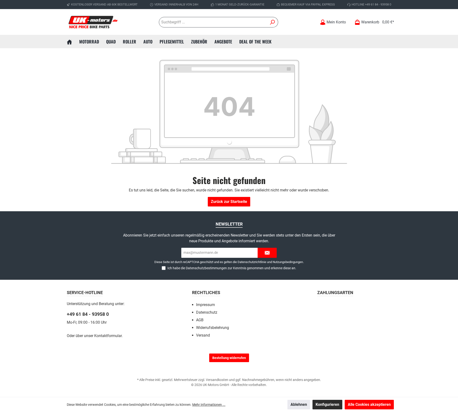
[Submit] (267, 253)
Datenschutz (206, 312)
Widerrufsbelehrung (212, 327)
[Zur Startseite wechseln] (93, 22)
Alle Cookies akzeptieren (369, 404)
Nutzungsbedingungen (288, 262)
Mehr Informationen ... (208, 405)
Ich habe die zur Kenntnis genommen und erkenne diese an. (231, 268)
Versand (203, 335)
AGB (199, 320)
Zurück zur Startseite (229, 201)
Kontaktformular (108, 335)
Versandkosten (217, 380)
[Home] (73, 41)
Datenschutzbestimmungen (206, 268)
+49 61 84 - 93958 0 (88, 314)
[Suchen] (272, 22)
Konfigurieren (327, 404)
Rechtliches (206, 292)
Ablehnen (299, 404)
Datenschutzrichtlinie (252, 262)
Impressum (205, 304)
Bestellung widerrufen (229, 358)
